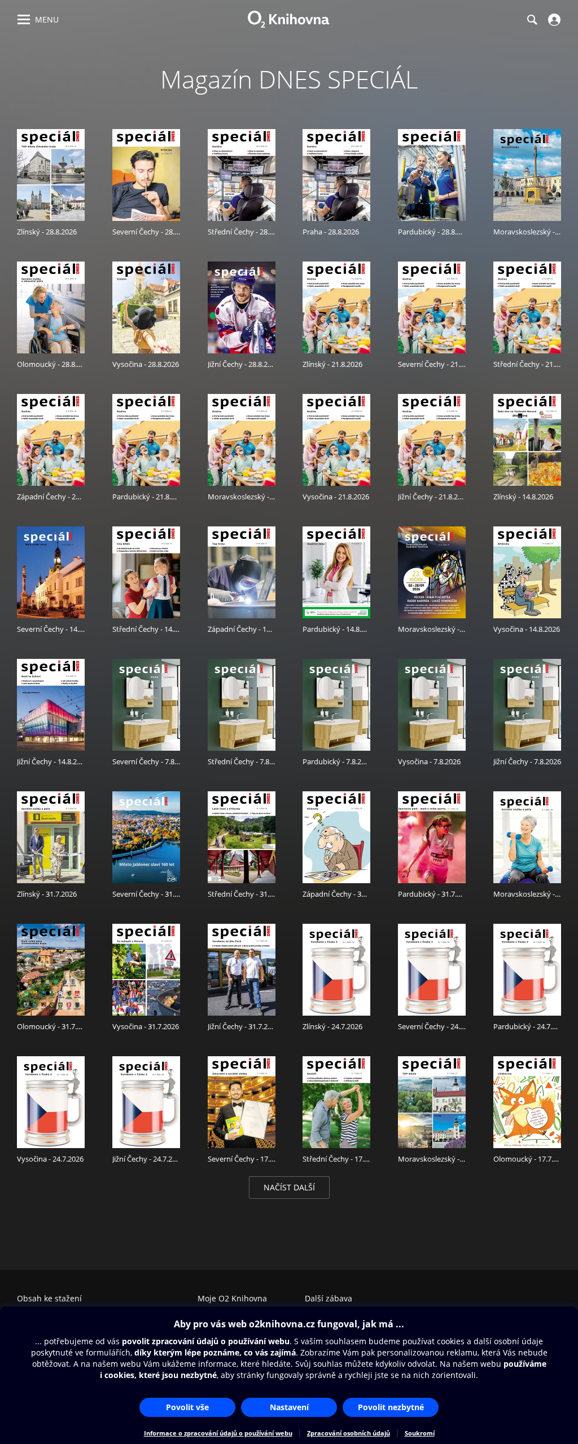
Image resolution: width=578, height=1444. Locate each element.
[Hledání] (531, 19)
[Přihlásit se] (553, 19)
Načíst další (289, 1187)
